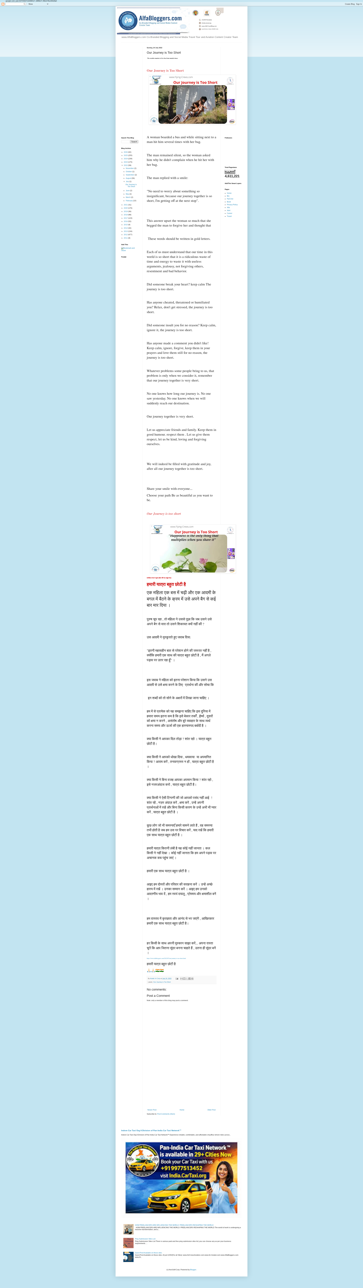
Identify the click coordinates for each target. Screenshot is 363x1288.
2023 (126, 162)
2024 (126, 159)
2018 (126, 215)
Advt (228, 210)
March (128, 197)
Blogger (193, 1270)
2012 (126, 235)
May (127, 194)
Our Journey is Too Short (162, 982)
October (129, 172)
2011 (126, 238)
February (129, 201)
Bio (228, 196)
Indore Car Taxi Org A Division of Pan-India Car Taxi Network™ (151, 1130)
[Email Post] (177, 978)
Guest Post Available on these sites (148, 1253)
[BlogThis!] (184, 978)
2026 (126, 152)
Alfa (228, 207)
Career (229, 213)
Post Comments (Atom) (166, 1114)
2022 (126, 165)
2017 (126, 218)
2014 (126, 228)
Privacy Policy (232, 205)
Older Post (211, 1110)
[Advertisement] (181, 1085)
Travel (229, 216)
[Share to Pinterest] (192, 978)
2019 (126, 211)
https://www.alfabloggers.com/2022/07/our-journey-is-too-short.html (166, 958)
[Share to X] (186, 978)
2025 (126, 155)
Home (182, 1110)
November (130, 168)
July (127, 182)
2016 (126, 221)
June (128, 191)
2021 (126, 205)
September (130, 175)
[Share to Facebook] (189, 978)
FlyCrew (230, 199)
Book (229, 202)
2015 (126, 225)
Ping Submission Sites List (145, 1239)
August (129, 178)
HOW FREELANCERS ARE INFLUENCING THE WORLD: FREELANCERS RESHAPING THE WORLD (174, 1225)
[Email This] (181, 978)
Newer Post (151, 1110)
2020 (126, 208)
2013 (126, 231)
